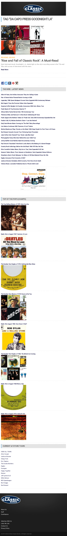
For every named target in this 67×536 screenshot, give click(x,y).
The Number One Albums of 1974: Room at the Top (16, 294)
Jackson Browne (6, 456)
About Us (4, 509)
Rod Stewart (4, 485)
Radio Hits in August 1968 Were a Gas (12, 384)
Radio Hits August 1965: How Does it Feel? (14, 324)
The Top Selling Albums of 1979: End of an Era (15, 204)
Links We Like (5, 523)
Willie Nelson (5, 478)
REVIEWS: (5, 57)
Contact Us (4, 526)
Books (12, 57)
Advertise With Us (6, 521)
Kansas (3, 473)
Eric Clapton (4, 461)
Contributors (5, 514)
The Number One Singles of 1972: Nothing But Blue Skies (18, 264)
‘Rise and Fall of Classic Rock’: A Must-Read (30, 60)
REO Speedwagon (6, 480)
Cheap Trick (4, 459)
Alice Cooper (5, 454)
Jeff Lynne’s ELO (6, 475)
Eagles (3, 466)
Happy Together (5, 471)
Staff (2, 512)
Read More (4, 69)
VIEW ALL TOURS (6, 451)
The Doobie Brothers (7, 463)
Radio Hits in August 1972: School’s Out (13, 414)
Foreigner (4, 468)
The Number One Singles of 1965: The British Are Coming (18, 354)
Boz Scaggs (4, 483)
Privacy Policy (5, 528)
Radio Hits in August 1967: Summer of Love (14, 234)
